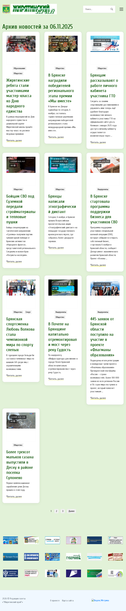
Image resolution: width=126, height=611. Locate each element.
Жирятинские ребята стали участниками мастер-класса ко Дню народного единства (19, 96)
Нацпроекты (103, 189)
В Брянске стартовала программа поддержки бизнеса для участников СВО (103, 209)
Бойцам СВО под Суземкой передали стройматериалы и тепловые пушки (20, 209)
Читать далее (14, 140)
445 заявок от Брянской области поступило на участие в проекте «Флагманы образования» (102, 336)
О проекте (55, 600)
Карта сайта (68, 600)
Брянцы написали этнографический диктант (62, 204)
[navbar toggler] (121, 9)
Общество (18, 73)
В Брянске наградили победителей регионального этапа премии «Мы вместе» (61, 88)
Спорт (28, 312)
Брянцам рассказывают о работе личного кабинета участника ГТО (104, 85)
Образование (19, 68)
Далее (72, 511)
